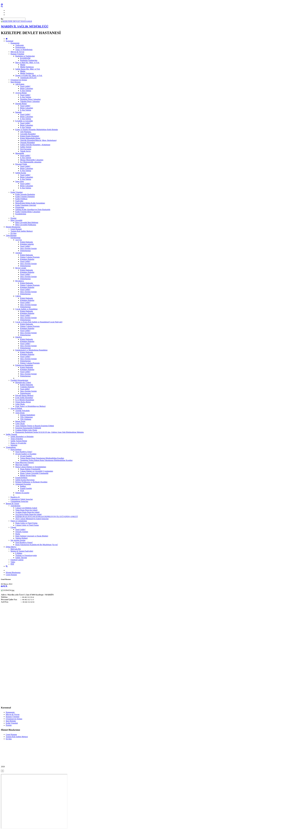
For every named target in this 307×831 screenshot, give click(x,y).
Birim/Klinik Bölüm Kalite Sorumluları (30, 203)
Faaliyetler (19, 201)
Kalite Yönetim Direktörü (25, 197)
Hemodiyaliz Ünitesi (23, 382)
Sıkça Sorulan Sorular (28, 248)
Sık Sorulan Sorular (18, 540)
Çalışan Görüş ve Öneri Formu (27, 525)
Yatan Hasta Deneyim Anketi (26, 510)
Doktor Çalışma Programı (30, 257)
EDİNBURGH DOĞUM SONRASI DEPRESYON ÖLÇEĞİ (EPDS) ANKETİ (46, 516)
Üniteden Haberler (27, 387)
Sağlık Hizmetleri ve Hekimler (22, 436)
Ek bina (13, 233)
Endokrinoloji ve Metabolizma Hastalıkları (31, 350)
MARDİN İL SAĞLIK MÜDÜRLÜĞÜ (24, 26)
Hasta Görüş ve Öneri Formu (26, 523)
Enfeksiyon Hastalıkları (24, 365)
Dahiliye (18, 337)
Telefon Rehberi (21, 538)
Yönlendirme (11, 447)
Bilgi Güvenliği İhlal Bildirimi (26, 222)
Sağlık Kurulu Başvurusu (25, 480)
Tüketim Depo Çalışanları (30, 101)
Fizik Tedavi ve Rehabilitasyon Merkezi (30, 406)
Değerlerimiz (20, 47)
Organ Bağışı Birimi (23, 402)
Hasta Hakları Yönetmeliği (30, 469)
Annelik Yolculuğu (22, 411)
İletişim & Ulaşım (12, 504)
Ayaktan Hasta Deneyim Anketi (27, 512)
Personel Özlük (21, 164)
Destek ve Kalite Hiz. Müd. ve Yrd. (28, 75)
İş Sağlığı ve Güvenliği (24, 121)
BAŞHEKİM (25, 58)
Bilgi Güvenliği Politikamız (25, 225)
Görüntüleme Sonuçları (19, 501)
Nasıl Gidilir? (25, 86)
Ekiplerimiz (19, 207)
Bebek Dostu (20, 421)
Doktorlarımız (25, 251)
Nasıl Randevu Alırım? (24, 542)
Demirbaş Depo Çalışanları (30, 99)
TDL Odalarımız (26, 417)
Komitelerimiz (20, 214)
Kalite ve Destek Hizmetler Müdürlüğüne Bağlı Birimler (36, 130)
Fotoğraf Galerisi (17, 560)
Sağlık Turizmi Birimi (19, 441)
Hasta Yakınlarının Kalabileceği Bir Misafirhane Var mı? (36, 545)
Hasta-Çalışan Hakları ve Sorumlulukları (30, 467)
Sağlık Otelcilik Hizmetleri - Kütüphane (35, 145)
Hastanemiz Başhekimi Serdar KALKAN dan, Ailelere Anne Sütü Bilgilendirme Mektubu (49, 432)
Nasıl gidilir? (25, 389)
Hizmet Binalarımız (13, 227)
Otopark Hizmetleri (27, 142)
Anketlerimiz (15, 506)
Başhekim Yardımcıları (28, 60)
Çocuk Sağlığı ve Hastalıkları (26, 309)
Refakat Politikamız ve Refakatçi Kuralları (31, 482)
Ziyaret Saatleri (26, 456)
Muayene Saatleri (22, 465)
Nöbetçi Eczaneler (22, 493)
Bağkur (23, 486)
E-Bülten (18, 553)
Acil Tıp (18, 240)
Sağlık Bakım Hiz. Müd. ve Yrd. (27, 69)
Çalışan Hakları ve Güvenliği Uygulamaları (36, 471)
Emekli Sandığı (26, 488)
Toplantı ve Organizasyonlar (26, 555)
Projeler (13, 218)
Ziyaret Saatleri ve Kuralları (25, 454)
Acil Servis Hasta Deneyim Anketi (28, 514)
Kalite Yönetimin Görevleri (25, 205)
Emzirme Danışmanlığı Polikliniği (28, 428)
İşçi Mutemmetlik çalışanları (30, 162)
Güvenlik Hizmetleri (28, 134)
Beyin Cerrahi (20, 268)
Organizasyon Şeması (19, 80)
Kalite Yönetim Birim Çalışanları (27, 212)
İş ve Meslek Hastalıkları (24, 400)
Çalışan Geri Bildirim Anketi (26, 508)
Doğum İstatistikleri (27, 415)
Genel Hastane (16, 229)
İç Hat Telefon (25, 91)
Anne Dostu (20, 413)
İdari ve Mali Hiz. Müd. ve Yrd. (27, 62)
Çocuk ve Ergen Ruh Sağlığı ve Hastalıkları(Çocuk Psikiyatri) (38, 322)
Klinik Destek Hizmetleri (29, 136)
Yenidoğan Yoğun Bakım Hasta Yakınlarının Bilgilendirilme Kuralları (46, 460)
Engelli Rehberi (21, 478)
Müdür (22, 65)
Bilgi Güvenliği (16, 220)
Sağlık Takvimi (21, 558)
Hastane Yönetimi (17, 54)
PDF (12, 564)
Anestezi (18, 253)
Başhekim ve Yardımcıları (25, 56)
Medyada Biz (16, 549)
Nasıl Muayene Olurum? (24, 462)
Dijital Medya (11, 547)
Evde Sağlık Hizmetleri (24, 398)
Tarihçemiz (19, 45)
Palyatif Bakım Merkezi (24, 395)
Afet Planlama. (25, 132)
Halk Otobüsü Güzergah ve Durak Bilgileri (31, 536)
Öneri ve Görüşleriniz (19, 521)
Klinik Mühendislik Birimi (30, 138)
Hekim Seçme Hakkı (28, 475)
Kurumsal (9, 41)
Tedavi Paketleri (17, 439)
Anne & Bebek (16, 408)
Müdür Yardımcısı (27, 67)
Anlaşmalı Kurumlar (23, 484)
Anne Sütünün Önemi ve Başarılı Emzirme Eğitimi (34, 426)
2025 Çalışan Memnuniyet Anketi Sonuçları (32, 519)
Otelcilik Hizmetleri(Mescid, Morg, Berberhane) (38, 140)
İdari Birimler (16, 82)
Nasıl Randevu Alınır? (23, 452)
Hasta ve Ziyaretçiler (18, 443)
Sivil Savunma (25, 149)
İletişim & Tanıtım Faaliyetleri (22, 551)
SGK (22, 491)
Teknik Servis (25, 151)
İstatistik (18, 112)
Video (13, 562)
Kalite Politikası (21, 199)
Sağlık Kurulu (20, 173)
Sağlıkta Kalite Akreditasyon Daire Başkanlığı (32, 210)
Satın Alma (19, 181)
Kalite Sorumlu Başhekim (25, 194)
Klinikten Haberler (27, 259)
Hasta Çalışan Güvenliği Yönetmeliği (34, 473)
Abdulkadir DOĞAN (28, 78)
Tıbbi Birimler (11, 235)
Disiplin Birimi (21, 104)
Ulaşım (13, 527)
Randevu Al (15, 497)
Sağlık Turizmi (25, 147)
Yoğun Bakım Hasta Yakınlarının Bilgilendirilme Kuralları (42, 458)
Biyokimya (19, 281)
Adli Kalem (19, 84)
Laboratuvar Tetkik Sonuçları (22, 499)
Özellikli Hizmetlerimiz (19, 380)
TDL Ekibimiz (25, 419)
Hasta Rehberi (16, 449)
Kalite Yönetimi (17, 192)
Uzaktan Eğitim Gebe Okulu (26, 430)
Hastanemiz (15, 43)
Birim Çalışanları (26, 88)
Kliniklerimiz (16, 238)
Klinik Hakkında (26, 242)
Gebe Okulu (20, 404)
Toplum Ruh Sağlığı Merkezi (22, 231)
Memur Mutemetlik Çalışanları (31, 160)
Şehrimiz (14, 445)
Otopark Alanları (21, 532)
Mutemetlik (19, 153)
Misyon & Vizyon (17, 52)
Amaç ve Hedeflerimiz (23, 50)
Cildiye (18, 296)
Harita (17, 534)
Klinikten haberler (27, 244)
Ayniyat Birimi (21, 93)
